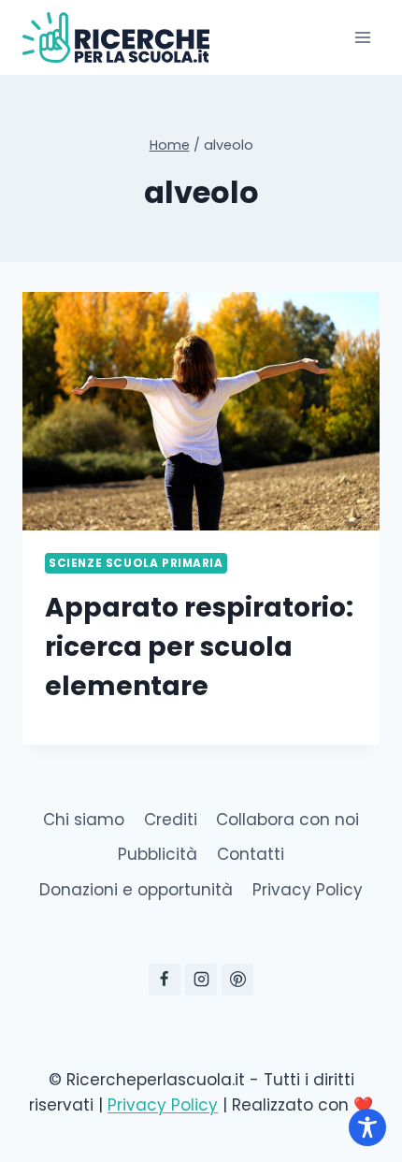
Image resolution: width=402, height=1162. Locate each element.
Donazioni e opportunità (136, 890)
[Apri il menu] (362, 36)
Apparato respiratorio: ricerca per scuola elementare (199, 646)
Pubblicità (157, 854)
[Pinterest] (237, 979)
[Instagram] (201, 979)
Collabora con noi (287, 819)
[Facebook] (164, 979)
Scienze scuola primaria (136, 563)
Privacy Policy (307, 890)
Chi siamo (83, 819)
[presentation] (201, 411)
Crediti (170, 819)
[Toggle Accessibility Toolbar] (367, 1127)
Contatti (250, 854)
